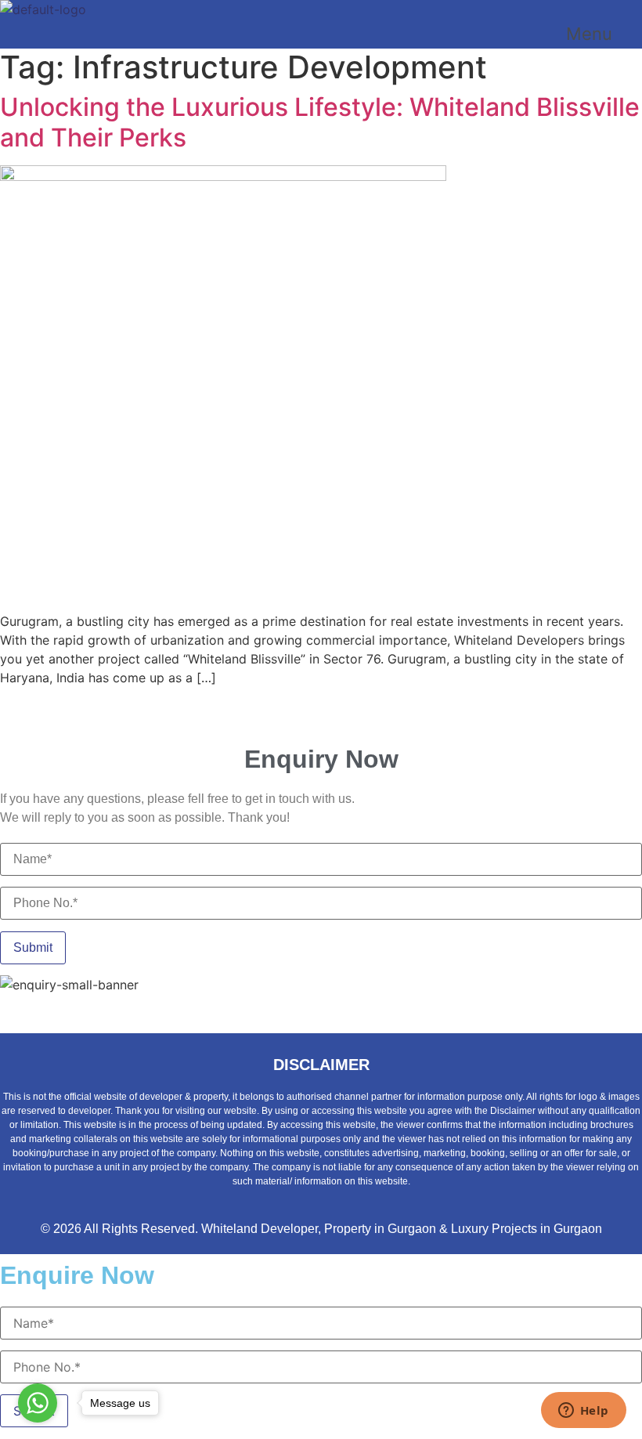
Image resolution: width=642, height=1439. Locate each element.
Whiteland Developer (259, 1228)
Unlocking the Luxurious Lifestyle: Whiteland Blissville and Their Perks (320, 122)
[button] (604, 34)
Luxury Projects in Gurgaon (526, 1228)
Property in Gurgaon (380, 1228)
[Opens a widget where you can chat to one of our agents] (583, 1411)
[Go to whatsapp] (37, 1403)
